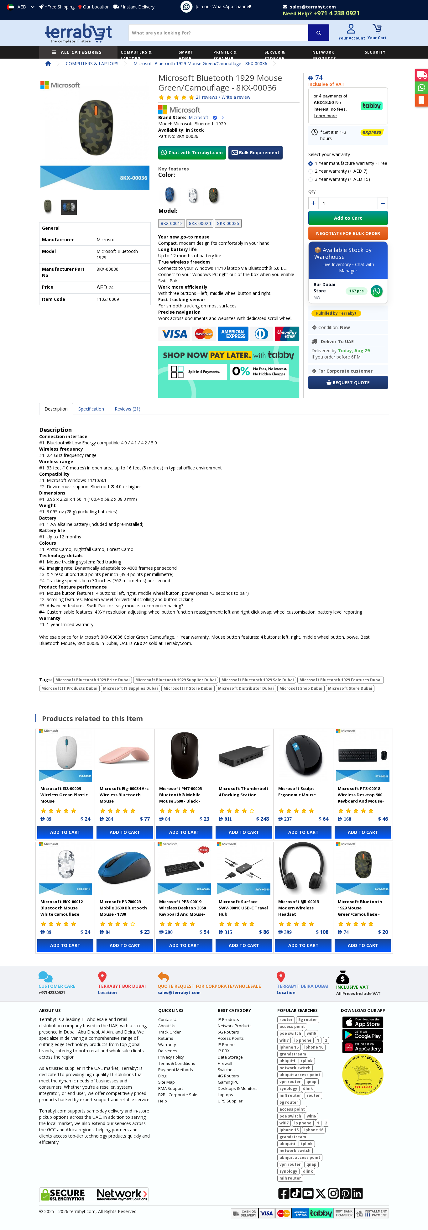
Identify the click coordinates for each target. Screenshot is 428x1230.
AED (22, 7)
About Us (166, 1025)
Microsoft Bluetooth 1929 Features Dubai (341, 680)
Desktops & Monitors (238, 1088)
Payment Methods (175, 1069)
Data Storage (230, 1057)
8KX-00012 (172, 223)
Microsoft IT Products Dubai (69, 688)
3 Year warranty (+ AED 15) (342, 179)
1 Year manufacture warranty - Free (351, 163)
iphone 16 (313, 1047)
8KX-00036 (228, 223)
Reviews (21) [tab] (127, 409)
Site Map (166, 1082)
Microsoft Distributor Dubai (246, 688)
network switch (295, 1067)
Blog (162, 1076)
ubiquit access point (299, 1074)
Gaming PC (228, 1082)
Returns (165, 1038)
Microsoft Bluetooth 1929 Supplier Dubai (175, 680)
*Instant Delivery (137, 7)
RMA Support (170, 1088)
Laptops (225, 1094)
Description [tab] (56, 409)
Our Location (96, 7)
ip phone (302, 1040)
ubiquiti (287, 1061)
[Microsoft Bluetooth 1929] (95, 138)
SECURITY (375, 52)
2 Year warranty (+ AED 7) (341, 171)
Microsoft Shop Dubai (300, 688)
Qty (312, 191)
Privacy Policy (171, 1057)
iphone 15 (289, 1047)
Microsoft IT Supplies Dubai (130, 688)
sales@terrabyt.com (179, 992)
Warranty (167, 1044)
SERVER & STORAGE (274, 55)
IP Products (228, 1019)
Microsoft (200, 117)
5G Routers (228, 1032)
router (286, 1019)
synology (288, 1088)
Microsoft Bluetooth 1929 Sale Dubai (258, 680)
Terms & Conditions (176, 1063)
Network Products (235, 1025)
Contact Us (168, 1019)
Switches (226, 1069)
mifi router (290, 1095)
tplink (307, 1061)
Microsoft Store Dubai (350, 688)
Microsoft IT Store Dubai (188, 688)
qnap (311, 1081)
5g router (307, 1019)
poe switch (290, 1033)
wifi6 (311, 1033)
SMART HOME (186, 55)
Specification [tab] (91, 409)
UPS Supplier (230, 1101)
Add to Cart (348, 218)
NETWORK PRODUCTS (324, 55)
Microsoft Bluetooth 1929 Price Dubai (92, 680)
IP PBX (224, 1051)
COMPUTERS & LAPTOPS (136, 55)
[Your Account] (351, 29)
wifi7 (284, 1040)
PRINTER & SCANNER (225, 55)
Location (107, 992)
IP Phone (226, 1044)
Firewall (225, 1063)
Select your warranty (329, 154)
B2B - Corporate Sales (179, 1094)
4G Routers (228, 1076)
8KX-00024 (200, 223)
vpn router (290, 1081)
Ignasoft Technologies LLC (113, 1221)
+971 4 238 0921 (321, 13)
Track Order (169, 1032)
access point (292, 1026)
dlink (308, 1088)
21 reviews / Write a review (223, 97)
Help (162, 1101)
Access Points (231, 1038)
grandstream (292, 1054)
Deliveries (167, 1051)
